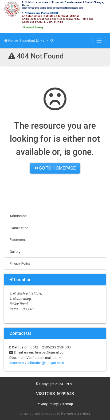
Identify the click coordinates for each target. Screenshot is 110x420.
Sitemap (66, 404)
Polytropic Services (76, 413)
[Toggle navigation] (99, 40)
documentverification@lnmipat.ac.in (36, 363)
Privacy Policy (20, 263)
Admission (18, 216)
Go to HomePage (57, 168)
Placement (18, 240)
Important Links (32, 40)
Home (12, 40)
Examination (19, 228)
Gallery (15, 252)
